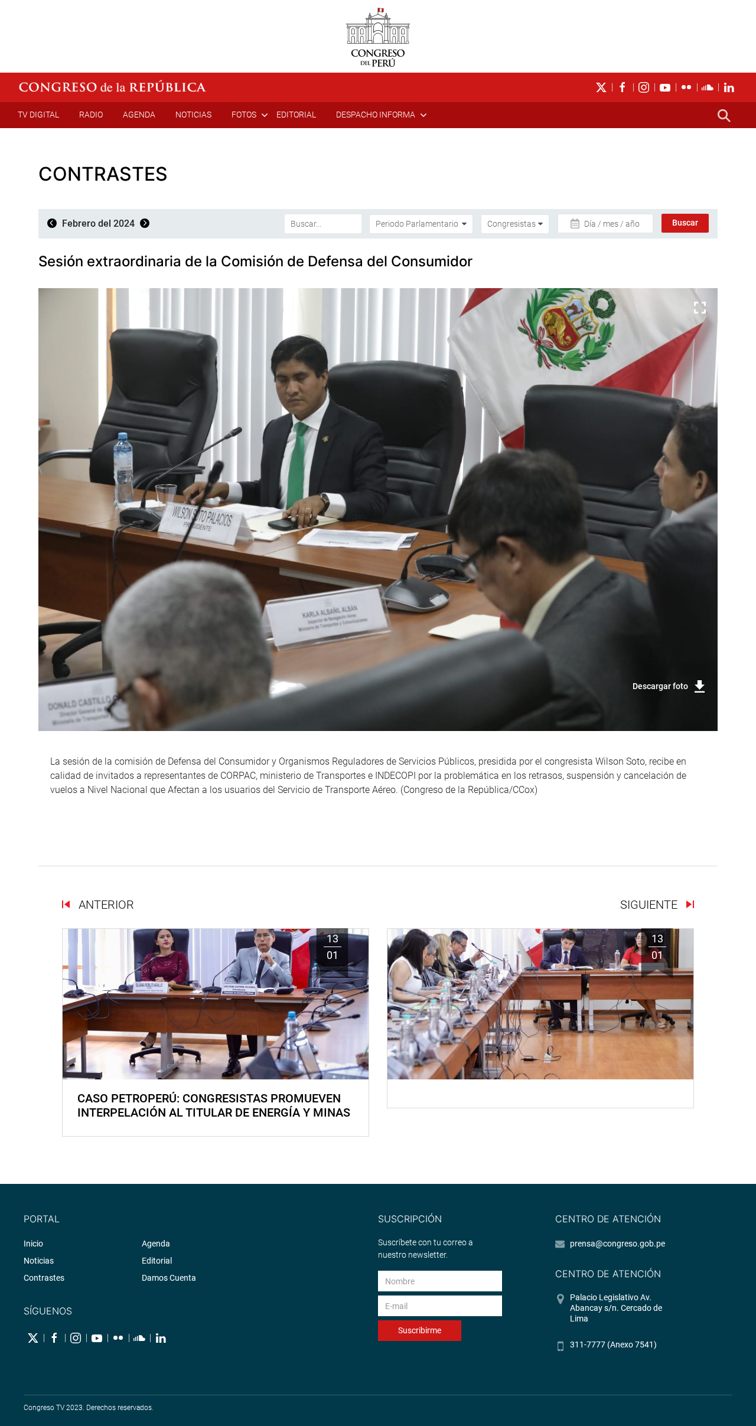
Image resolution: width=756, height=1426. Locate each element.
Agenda (139, 114)
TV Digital (38, 114)
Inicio (33, 1243)
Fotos (244, 114)
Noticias (193, 114)
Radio (91, 114)
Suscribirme (419, 1330)
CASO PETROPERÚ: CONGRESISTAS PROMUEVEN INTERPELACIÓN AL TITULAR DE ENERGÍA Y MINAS (213, 1105)
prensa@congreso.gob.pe (617, 1243)
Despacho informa (375, 114)
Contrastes (44, 1278)
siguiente (650, 905)
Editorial (296, 114)
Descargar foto (660, 686)
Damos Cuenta (169, 1278)
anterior (105, 905)
